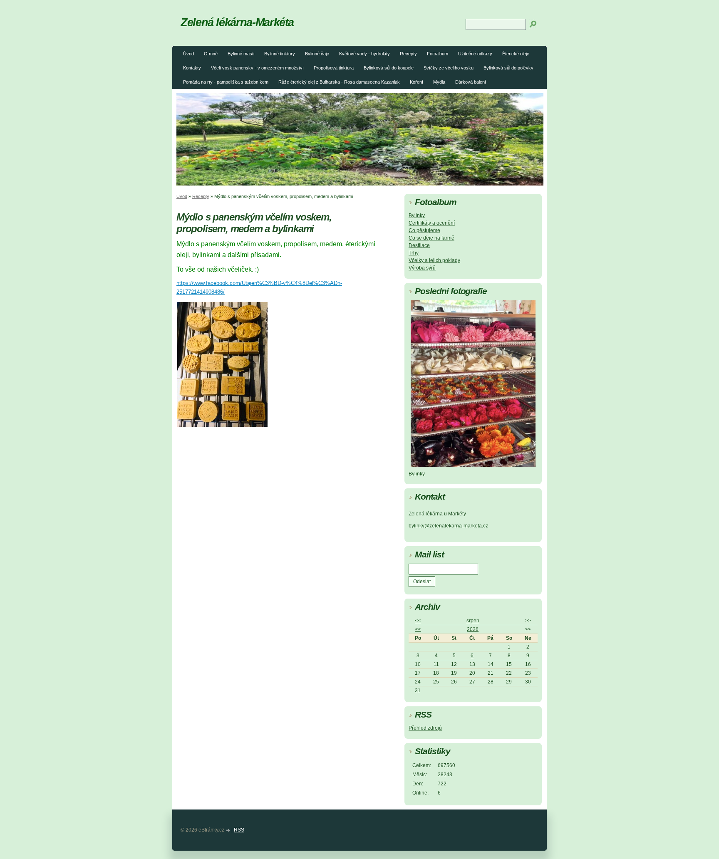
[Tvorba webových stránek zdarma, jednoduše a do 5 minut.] (228, 830)
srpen (472, 621)
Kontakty (192, 67)
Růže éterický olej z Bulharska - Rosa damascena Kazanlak (339, 81)
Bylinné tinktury (279, 53)
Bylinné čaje (317, 53)
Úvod (188, 53)
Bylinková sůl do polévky (508, 67)
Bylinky (417, 215)
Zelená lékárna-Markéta (237, 22)
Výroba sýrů (422, 268)
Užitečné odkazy (475, 53)
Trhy (414, 253)
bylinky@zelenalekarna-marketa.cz (448, 526)
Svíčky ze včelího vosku (449, 67)
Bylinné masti (241, 53)
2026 (473, 629)
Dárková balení (470, 81)
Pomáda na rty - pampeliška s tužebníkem (225, 81)
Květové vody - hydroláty (364, 53)
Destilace (419, 245)
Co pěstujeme (424, 230)
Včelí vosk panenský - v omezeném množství (257, 67)
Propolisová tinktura (334, 67)
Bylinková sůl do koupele (389, 67)
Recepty (408, 53)
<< (418, 621)
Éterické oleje (515, 53)
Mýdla (439, 81)
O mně (211, 53)
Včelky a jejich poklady (434, 260)
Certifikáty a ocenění (432, 223)
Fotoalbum (437, 53)
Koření (416, 81)
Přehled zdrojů (425, 728)
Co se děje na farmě (431, 238)
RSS (239, 830)
